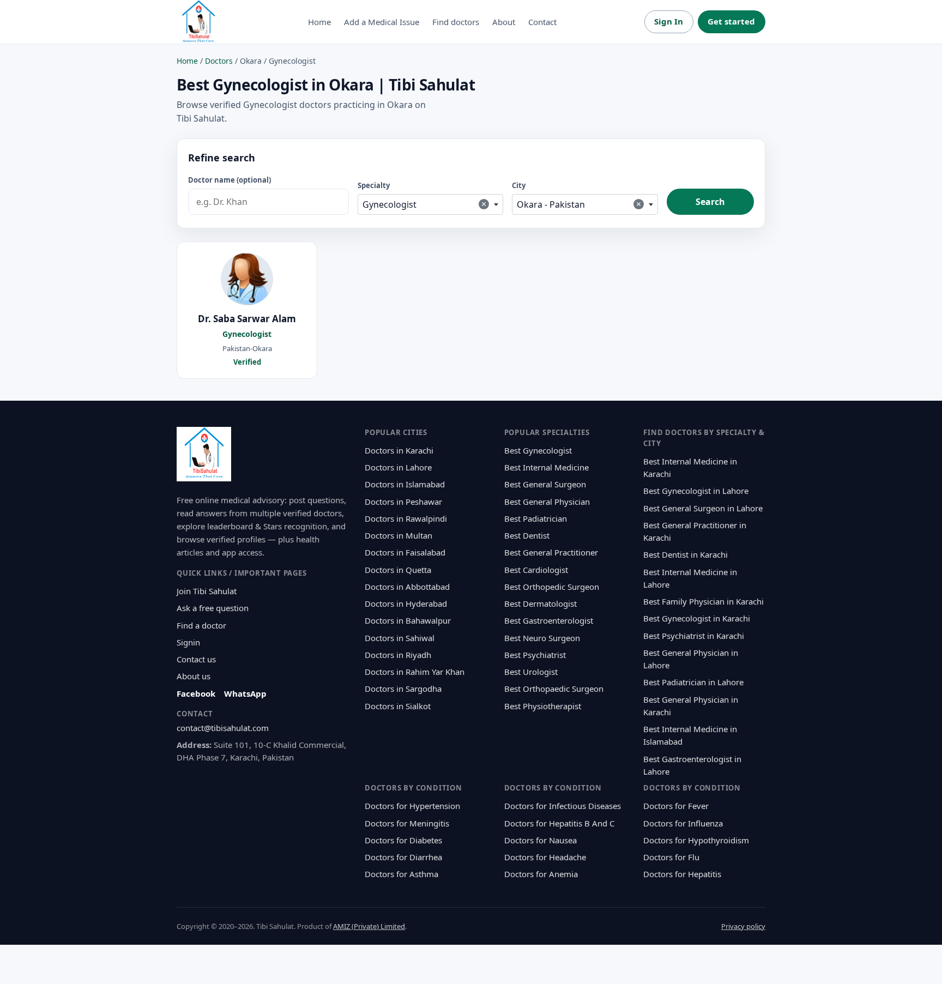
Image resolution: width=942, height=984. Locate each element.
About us (193, 676)
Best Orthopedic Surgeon (551, 586)
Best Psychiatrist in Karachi (693, 635)
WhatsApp (245, 693)
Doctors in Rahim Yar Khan (414, 671)
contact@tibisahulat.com (223, 727)
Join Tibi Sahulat (207, 590)
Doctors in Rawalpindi (406, 518)
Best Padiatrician (535, 518)
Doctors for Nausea (540, 840)
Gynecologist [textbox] (425, 204)
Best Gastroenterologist (548, 620)
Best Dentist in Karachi (685, 554)
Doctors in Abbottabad (407, 586)
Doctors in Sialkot (398, 706)
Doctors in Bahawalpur (408, 620)
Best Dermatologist (540, 603)
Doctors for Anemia (541, 873)
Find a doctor (201, 625)
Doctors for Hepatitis (682, 873)
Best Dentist (527, 535)
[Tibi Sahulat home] (198, 22)
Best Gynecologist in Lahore (695, 490)
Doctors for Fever (676, 805)
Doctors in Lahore (398, 467)
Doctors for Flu (671, 857)
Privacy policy (743, 926)
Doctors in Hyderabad (406, 603)
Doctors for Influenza (683, 823)
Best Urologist (531, 671)
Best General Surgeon (545, 484)
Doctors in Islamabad (405, 484)
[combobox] (431, 204)
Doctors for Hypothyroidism (696, 840)
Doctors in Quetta (398, 569)
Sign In (668, 21)
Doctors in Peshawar (403, 501)
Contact (542, 21)
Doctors (219, 61)
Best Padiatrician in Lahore (693, 682)
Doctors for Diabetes (403, 840)
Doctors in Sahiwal (399, 637)
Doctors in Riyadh (398, 654)
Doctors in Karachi (399, 450)
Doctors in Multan (398, 535)
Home (319, 21)
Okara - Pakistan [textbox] (579, 204)
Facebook (196, 693)
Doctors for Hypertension (412, 805)
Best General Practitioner (551, 552)
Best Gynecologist (538, 450)
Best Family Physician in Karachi (703, 601)
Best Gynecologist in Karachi (696, 618)
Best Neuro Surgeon (542, 637)
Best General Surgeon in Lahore (703, 508)
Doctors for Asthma (401, 873)
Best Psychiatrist (535, 654)
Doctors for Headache (545, 857)
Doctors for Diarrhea (403, 857)
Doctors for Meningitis (407, 823)
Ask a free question (213, 607)
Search (710, 202)
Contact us (196, 659)
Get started (731, 21)
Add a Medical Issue (381, 21)
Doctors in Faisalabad (405, 552)
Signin (188, 642)
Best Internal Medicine (546, 467)
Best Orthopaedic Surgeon (553, 688)
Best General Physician (547, 501)
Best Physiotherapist (542, 706)
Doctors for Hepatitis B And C (559, 823)
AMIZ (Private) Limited (369, 926)
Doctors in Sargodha (403, 688)
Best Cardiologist (536, 569)
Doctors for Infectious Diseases (562, 805)
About (503, 21)
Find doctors (455, 21)
